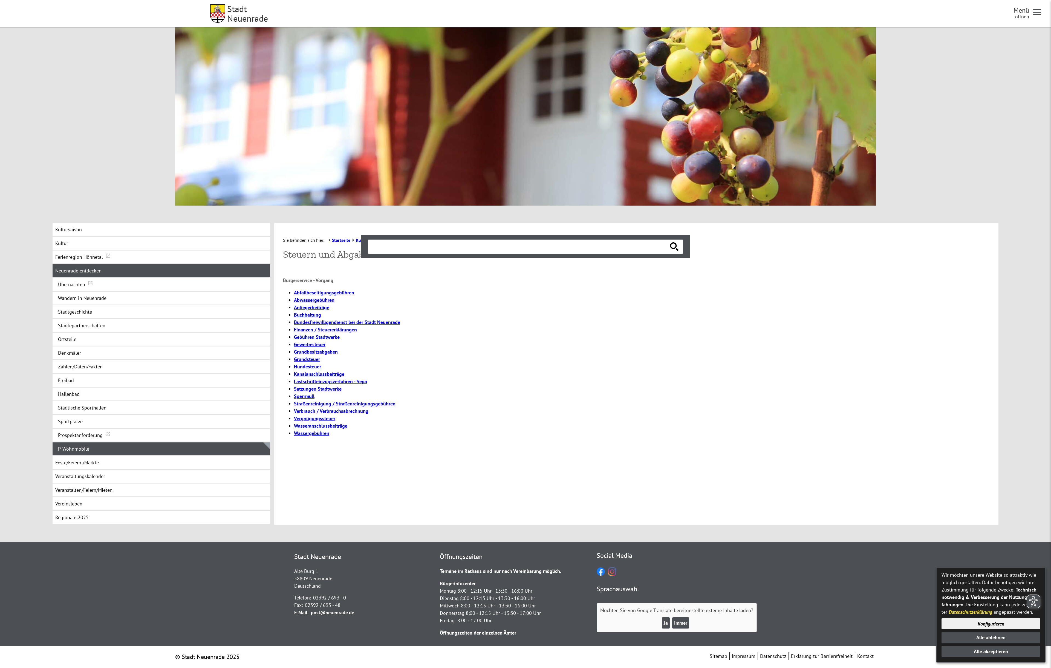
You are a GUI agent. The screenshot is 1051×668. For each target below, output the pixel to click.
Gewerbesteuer (309, 344)
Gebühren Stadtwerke (317, 337)
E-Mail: (301, 612)
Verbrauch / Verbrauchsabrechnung (331, 411)
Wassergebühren (311, 433)
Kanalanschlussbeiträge (319, 374)
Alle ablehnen (991, 637)
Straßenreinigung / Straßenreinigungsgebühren (344, 403)
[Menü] (1039, 11)
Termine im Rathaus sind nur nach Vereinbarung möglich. (500, 571)
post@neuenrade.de (332, 612)
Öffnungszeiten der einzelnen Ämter (478, 633)
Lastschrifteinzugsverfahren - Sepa (330, 381)
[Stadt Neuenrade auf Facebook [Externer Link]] (601, 574)
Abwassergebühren (314, 300)
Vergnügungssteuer (314, 418)
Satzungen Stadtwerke (318, 389)
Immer (680, 623)
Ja (666, 623)
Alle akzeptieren (991, 651)
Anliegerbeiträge (311, 307)
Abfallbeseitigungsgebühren (324, 292)
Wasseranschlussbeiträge (320, 426)
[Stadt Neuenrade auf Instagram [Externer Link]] (612, 574)
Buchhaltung (307, 315)
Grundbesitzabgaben (316, 352)
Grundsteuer (307, 359)
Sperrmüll (304, 396)
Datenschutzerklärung (970, 612)
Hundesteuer (307, 366)
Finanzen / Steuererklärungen (325, 329)
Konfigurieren (991, 624)
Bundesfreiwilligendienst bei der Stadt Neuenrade (347, 322)
